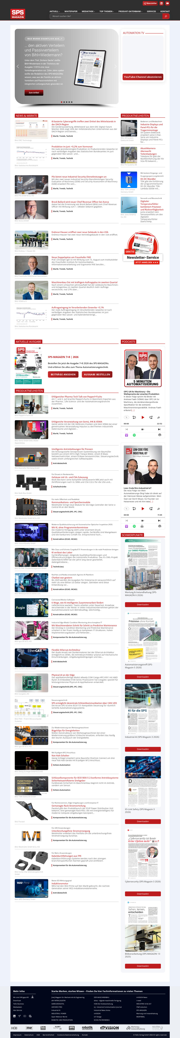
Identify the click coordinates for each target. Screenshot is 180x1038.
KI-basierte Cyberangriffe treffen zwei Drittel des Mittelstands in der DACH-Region (84, 123)
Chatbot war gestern (62, 577)
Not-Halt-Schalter (60, 755)
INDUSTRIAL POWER (58, 1013)
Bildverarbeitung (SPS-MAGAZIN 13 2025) (142, 955)
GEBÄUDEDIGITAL (57, 1004)
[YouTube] (24, 1016)
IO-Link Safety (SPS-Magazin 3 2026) (140, 810)
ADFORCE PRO (56, 1007)
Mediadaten (17, 1007)
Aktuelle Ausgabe (28, 341)
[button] (66, 66)
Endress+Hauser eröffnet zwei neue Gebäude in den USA (80, 232)
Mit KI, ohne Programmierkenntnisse (70, 527)
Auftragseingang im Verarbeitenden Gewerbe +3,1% (78, 307)
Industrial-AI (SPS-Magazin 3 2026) (142, 737)
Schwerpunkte (132, 535)
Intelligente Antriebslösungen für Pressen (72, 449)
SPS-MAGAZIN (141, 1010)
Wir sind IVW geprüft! (21, 997)
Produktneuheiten (135, 115)
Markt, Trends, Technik (63, 136)
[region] (66, 69)
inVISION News (141, 997)
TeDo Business (18, 1004)
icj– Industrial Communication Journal (108, 1007)
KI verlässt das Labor (62, 552)
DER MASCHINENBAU (101, 997)
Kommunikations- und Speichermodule (71, 502)
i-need (138, 1000)
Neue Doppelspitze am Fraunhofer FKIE (71, 257)
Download (17, 1000)
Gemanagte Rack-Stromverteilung (69, 805)
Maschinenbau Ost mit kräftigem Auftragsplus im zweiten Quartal (84, 282)
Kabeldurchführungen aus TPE (66, 855)
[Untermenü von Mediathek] (94, 11)
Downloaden (143, 604)
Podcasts (128, 341)
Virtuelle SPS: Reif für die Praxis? (44, 52)
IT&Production (141, 1007)
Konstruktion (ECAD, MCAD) (65, 539)
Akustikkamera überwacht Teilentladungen (148, 151)
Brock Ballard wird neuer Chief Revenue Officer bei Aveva (80, 201)
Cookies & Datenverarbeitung (68, 1035)
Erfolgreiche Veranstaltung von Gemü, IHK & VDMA (77, 421)
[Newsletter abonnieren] (19, 1016)
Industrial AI (55, 1010)
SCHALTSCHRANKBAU (102, 1020)
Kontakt (85, 1035)
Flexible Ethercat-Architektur (66, 649)
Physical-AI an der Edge (63, 674)
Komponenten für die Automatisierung (70, 637)
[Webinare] (30, 1016)
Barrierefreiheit (48, 1035)
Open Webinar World (59, 1017)
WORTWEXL (140, 1017)
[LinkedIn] (14, 1016)
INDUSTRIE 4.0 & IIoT (143, 1004)
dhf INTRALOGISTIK (58, 1000)
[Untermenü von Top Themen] (113, 11)
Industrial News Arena (102, 1010)
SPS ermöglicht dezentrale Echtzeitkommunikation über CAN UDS (84, 703)
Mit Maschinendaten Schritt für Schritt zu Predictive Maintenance (84, 625)
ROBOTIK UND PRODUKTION (62, 1020)
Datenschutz (28, 1035)
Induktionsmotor (60, 883)
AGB (38, 1035)
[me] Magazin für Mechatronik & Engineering (67, 997)
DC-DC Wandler (148, 178)
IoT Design (98, 1017)
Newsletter (151, 3)
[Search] (165, 16)
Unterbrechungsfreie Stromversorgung (71, 830)
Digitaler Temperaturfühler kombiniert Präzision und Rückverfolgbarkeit (152, 205)
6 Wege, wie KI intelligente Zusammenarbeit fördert (78, 602)
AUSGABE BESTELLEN (97, 374)
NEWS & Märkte (26, 115)
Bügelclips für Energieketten (66, 730)
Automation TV (133, 33)
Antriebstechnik (60, 463)
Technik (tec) (58, 566)
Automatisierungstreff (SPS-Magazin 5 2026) (139, 666)
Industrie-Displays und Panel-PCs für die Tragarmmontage (151, 127)
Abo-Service (17, 1010)
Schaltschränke (59, 486)
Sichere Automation (61, 765)
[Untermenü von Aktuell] (59, 11)
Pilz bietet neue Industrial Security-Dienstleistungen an (79, 176)
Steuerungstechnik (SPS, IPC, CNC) (67, 511)
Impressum (17, 1035)
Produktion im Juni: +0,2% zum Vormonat (72, 146)
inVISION (97, 1013)
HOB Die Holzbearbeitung (103, 1004)
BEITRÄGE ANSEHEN (63, 374)
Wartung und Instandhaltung (147, 1013)
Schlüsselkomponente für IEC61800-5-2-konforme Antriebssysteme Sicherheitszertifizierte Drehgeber (85, 779)
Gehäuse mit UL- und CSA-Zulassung (70, 477)
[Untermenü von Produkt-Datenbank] (141, 11)
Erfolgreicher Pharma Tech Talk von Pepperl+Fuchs (77, 396)
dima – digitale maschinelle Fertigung (107, 1000)
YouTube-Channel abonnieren (143, 76)
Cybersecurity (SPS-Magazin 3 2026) (143, 881)
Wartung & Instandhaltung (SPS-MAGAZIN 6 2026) (141, 593)
